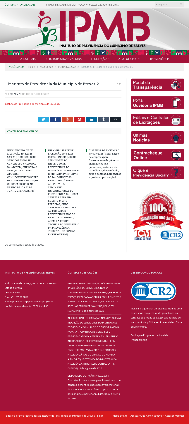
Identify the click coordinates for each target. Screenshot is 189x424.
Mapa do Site (120, 415)
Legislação (99, 59)
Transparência (158, 59)
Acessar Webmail (174, 415)
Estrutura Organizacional (63, 59)
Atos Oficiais (127, 59)
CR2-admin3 (15, 94)
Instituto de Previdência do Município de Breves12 (32, 103)
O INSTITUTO (28, 59)
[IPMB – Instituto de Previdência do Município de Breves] (94, 31)
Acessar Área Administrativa (146, 415)
